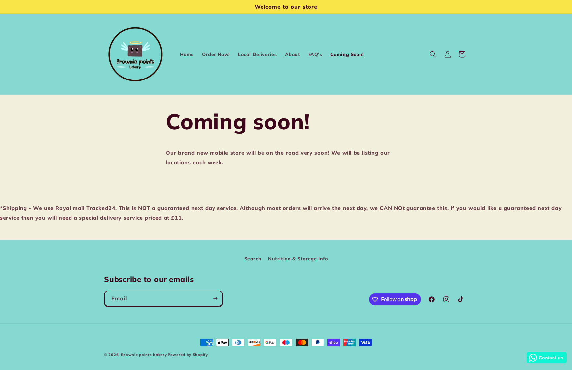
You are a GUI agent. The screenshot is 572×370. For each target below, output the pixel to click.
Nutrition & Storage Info (298, 259)
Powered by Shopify (188, 354)
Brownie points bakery (144, 354)
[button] (433, 54)
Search (253, 259)
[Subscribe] (215, 299)
